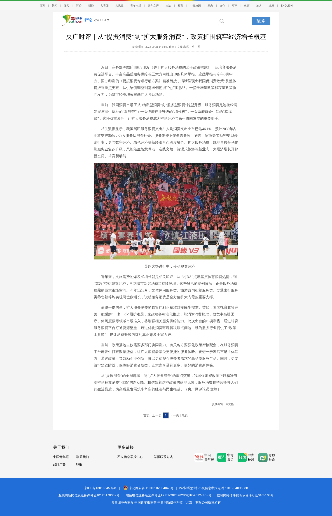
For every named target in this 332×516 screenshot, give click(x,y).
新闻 (54, 5)
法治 (168, 5)
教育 (180, 5)
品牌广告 (59, 464)
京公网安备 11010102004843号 (151, 488)
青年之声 (153, 5)
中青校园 (195, 5)
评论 (79, 5)
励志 (210, 5)
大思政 (119, 5)
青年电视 (135, 5)
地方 (259, 5)
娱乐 (271, 5)
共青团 (105, 5)
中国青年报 (61, 457)
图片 (66, 5)
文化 (222, 5)
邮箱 (79, 464)
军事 (234, 5)
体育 (247, 5)
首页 (42, 5)
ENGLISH (287, 5)
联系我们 (82, 457)
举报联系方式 (163, 457)
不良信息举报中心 (130, 457)
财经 (91, 5)
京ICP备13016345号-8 (100, 488)
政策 (97, 20)
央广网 (195, 46)
